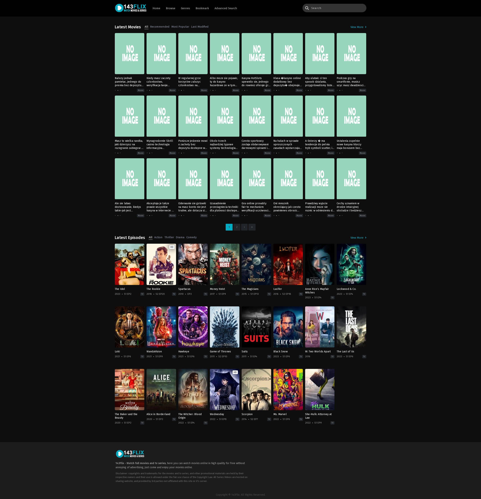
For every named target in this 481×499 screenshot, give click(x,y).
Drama (180, 237)
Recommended (159, 26)
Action (158, 237)
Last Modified (200, 26)
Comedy (191, 237)
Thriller (169, 237)
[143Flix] (131, 8)
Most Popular (180, 26)
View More (357, 27)
